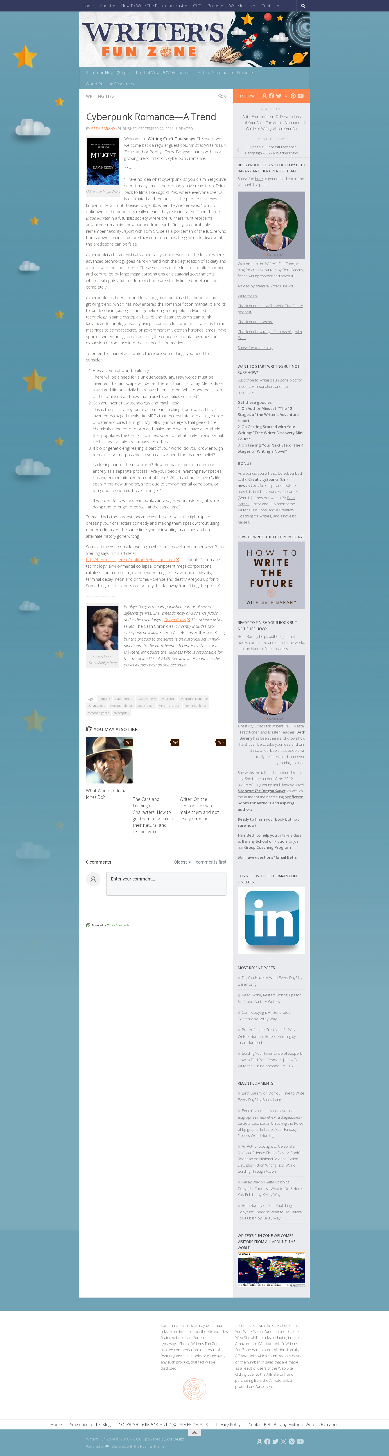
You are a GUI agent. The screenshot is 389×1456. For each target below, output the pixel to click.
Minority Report (170, 706)
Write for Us (240, 5)
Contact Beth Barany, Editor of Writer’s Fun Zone (294, 1424)
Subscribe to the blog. (255, 347)
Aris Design (175, 1439)
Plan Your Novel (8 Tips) (108, 72)
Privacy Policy (228, 1424)
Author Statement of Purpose (225, 72)
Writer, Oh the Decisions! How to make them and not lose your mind (199, 809)
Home (88, 5)
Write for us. (248, 295)
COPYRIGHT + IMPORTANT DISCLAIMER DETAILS (163, 1424)
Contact (269, 5)
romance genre (98, 713)
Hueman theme (152, 1446)
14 (222, 742)
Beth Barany (103, 128)
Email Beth (286, 857)
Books (213, 5)
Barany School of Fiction (264, 841)
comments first (211, 862)
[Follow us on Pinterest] (293, 96)
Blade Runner (123, 699)
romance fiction (196, 706)
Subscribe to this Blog (90, 1424)
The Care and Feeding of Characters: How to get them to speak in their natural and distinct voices (153, 815)
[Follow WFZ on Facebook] (271, 96)
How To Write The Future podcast (152, 5)
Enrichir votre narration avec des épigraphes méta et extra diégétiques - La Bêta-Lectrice (270, 1117)
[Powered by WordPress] (107, 1446)
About (105, 5)
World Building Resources (110, 83)
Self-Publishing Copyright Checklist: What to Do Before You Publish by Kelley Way (270, 1188)
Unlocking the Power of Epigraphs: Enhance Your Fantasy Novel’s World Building (271, 1129)
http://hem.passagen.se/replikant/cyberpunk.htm (130, 559)
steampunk (121, 713)
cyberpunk (168, 699)
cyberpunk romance (194, 699)
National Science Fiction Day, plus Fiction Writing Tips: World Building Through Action (268, 1165)
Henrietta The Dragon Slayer (261, 790)
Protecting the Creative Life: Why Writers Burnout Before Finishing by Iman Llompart (267, 1036)
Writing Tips (100, 96)
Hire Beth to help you (257, 835)
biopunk (104, 699)
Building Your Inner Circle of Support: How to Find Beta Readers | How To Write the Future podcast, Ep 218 (270, 1059)
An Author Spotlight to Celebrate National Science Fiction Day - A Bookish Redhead (270, 1152)
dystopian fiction (121, 706)
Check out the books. (255, 321)
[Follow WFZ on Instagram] (286, 96)
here (259, 178)
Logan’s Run (145, 706)
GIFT (197, 5)
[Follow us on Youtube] (300, 96)
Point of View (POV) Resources (164, 72)
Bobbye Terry (147, 699)
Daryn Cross (175, 619)
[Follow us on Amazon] (264, 96)
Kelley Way (251, 1182)
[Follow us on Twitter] (278, 96)
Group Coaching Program (267, 847)
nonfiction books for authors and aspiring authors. (270, 803)
